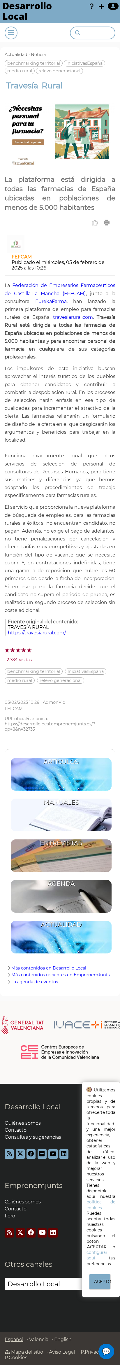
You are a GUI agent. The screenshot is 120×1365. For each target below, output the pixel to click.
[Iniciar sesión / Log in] (113, 6)
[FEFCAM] (15, 251)
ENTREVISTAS (61, 843)
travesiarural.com (73, 317)
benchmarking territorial (33, 63)
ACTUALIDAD (61, 924)
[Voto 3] (18, 650)
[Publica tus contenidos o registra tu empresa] (101, 6)
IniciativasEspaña (84, 63)
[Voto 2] (13, 650)
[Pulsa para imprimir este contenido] (107, 222)
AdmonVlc (54, 702)
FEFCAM (22, 257)
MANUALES (61, 802)
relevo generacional (59, 71)
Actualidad (16, 54)
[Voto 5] (29, 650)
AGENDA (61, 883)
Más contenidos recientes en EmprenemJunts (60, 974)
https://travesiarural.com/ (37, 633)
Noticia (38, 54)
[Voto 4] (24, 650)
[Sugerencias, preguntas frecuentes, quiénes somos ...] (91, 6)
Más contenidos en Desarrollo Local (48, 968)
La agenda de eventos (34, 981)
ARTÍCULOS (61, 761)
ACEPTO (102, 1281)
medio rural (19, 71)
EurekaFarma (51, 301)
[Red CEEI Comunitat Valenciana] (60, 1057)
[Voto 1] (7, 650)
